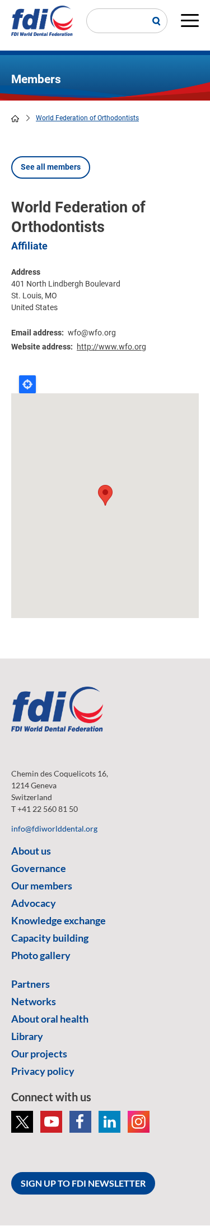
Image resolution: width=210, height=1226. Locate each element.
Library (27, 1036)
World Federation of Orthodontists (87, 118)
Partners (30, 984)
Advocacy (33, 903)
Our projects (39, 1053)
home (15, 118)
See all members (51, 166)
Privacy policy (42, 1071)
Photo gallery (41, 955)
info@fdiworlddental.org (54, 828)
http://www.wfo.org (111, 346)
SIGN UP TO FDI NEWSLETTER (83, 1183)
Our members (41, 885)
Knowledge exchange (58, 920)
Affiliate (29, 246)
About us (31, 850)
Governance (38, 868)
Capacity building (49, 938)
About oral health (49, 1018)
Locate (27, 384)
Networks (33, 1001)
